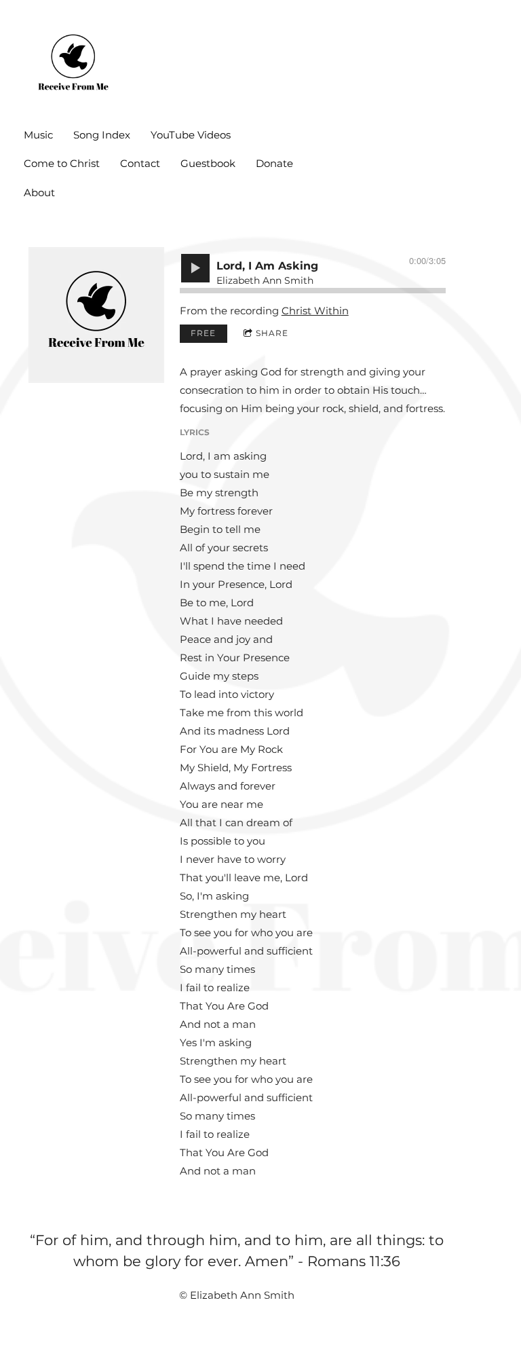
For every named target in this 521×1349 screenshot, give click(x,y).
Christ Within (315, 310)
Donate (274, 163)
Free (203, 333)
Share (272, 333)
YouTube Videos (191, 134)
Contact (140, 163)
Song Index (101, 134)
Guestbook (207, 163)
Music (38, 134)
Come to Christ (62, 163)
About (39, 192)
